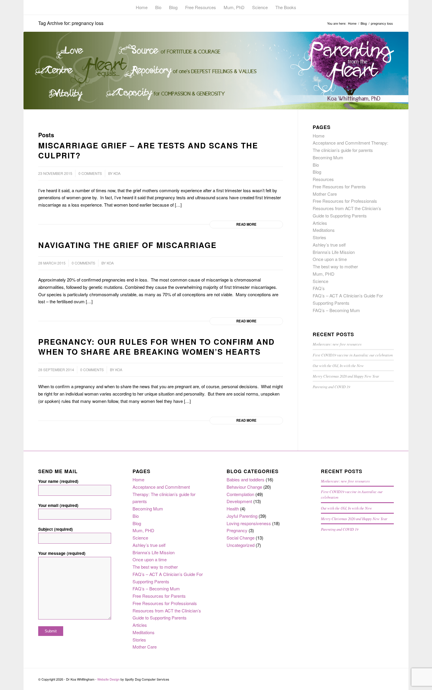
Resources (323, 179)
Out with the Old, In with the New (338, 365)
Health (233, 508)
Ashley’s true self (329, 245)
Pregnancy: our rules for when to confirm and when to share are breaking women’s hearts (156, 346)
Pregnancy (237, 530)
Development (239, 501)
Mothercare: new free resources (337, 343)
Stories (319, 237)
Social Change (240, 538)
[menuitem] (141, 7)
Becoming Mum (328, 157)
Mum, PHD (323, 274)
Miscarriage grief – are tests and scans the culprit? (148, 150)
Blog (317, 172)
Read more (246, 224)
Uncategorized (240, 545)
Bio (316, 165)
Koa (116, 173)
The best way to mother (335, 266)
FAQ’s (319, 288)
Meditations (324, 230)
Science (320, 281)
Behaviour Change (244, 487)
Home (318, 136)
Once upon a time (330, 259)
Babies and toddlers (245, 479)
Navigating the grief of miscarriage (127, 245)
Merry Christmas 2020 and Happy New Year (346, 376)
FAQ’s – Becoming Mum (336, 310)
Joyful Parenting (242, 516)
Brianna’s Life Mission (334, 252)
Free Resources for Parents (339, 186)
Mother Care (325, 194)
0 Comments (90, 173)
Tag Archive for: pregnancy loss (70, 23)
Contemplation (240, 494)
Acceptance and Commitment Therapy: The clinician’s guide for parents (164, 494)
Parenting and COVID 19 (331, 386)
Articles (320, 223)
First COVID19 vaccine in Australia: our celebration (353, 354)
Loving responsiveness (249, 523)
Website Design (108, 679)
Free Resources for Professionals (345, 201)
